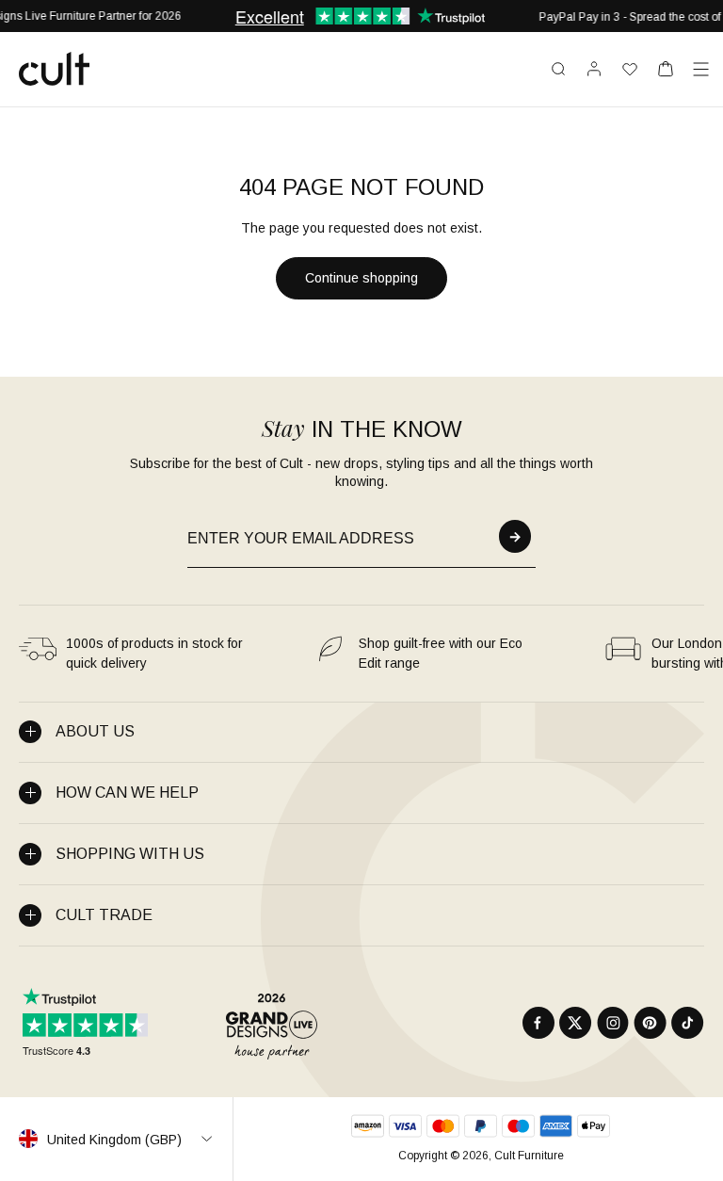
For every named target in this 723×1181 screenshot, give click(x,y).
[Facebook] (538, 1023)
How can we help (127, 793)
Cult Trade (104, 915)
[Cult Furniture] (54, 69)
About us (95, 731)
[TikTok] (687, 1023)
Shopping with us (130, 854)
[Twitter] (575, 1023)
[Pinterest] (650, 1023)
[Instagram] (613, 1023)
